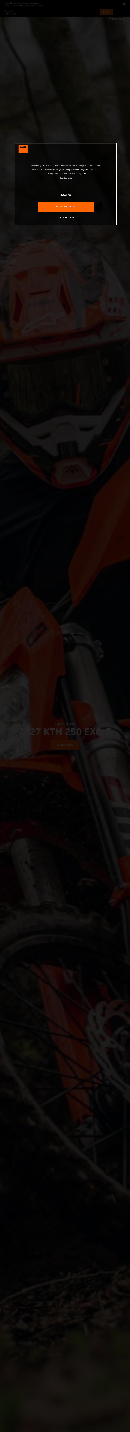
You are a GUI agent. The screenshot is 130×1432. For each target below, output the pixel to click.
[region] (66, 184)
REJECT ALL (66, 195)
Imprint (70, 178)
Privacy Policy (63, 178)
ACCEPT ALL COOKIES (66, 207)
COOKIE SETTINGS (66, 218)
